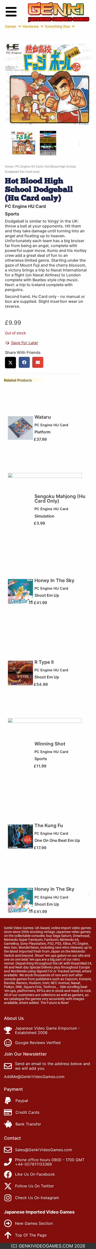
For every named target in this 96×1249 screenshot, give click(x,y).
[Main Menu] (11, 12)
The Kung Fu (48, 825)
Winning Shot (49, 744)
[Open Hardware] (42, 26)
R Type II (44, 662)
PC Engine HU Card (29, 166)
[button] (17, 144)
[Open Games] (19, 26)
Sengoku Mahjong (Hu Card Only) (59, 498)
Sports (12, 213)
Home (9, 166)
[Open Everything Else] (73, 26)
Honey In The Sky (54, 580)
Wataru (42, 417)
